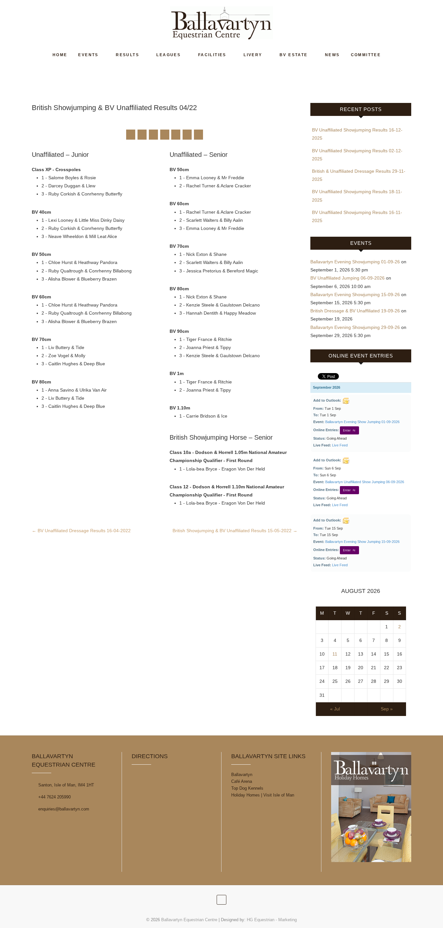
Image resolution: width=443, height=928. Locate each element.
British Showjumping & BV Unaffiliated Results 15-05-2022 (235, 530)
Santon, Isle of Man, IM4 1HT (65, 785)
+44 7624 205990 (54, 797)
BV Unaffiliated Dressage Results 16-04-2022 (81, 530)
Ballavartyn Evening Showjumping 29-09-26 (355, 327)
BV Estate (294, 55)
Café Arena (241, 781)
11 (334, 654)
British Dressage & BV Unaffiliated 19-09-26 (355, 310)
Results (127, 55)
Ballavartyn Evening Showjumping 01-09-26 (355, 261)
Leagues (168, 55)
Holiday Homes (245, 795)
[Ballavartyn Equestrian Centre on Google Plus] (153, 135)
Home (60, 55)
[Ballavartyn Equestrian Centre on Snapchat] (187, 135)
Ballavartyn (241, 774)
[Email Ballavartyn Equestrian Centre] (198, 135)
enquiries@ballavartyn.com (63, 809)
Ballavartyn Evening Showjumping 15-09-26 (355, 294)
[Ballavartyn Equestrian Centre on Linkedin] (175, 135)
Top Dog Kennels (247, 788)
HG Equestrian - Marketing (272, 919)
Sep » (387, 708)
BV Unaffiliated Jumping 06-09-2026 (347, 278)
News (332, 55)
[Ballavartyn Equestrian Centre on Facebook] (130, 135)
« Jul (335, 708)
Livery (253, 55)
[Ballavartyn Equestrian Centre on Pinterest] (164, 135)
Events (88, 55)
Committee (366, 55)
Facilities (212, 55)
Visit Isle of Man (278, 795)
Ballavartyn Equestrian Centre (189, 919)
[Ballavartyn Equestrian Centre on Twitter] (142, 135)
